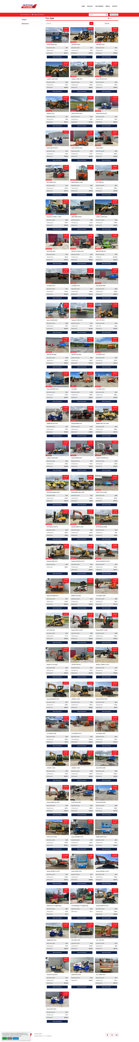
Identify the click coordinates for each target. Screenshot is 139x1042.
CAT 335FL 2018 (75, 940)
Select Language (114, 14)
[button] (90, 6)
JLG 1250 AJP (100, 182)
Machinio (49, 1036)
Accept (4, 1038)
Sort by (107, 23)
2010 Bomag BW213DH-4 (53, 492)
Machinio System (38, 1036)
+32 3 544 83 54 (25, 14)
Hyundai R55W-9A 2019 (53, 699)
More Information (57, 57)
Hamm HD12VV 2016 (101, 113)
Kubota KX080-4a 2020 (77, 527)
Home (83, 6)
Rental (108, 6)
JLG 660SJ (74, 389)
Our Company (99, 6)
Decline (9, 1038)
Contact (114, 6)
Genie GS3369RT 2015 (77, 837)
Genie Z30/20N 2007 (52, 320)
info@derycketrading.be (38, 14)
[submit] (106, 14)
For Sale (89, 6)
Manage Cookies (38, 1033)
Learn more (15, 1038)
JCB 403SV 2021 (100, 44)
